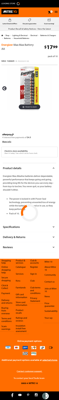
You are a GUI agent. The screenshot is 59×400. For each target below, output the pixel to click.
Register (34, 266)
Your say (49, 317)
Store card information (21, 303)
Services (19, 273)
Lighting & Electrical (20, 35)
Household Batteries (21, 38)
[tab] (29, 168)
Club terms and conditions (35, 290)
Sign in (33, 273)
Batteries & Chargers (48, 35)
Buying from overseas (5, 310)
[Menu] (56, 12)
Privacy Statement (35, 299)
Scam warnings (5, 327)
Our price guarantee (29, 24)
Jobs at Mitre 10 (51, 290)
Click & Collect (4, 286)
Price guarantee (49, 304)
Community (50, 274)
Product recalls (19, 311)
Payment (5, 293)
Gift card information (21, 295)
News (47, 296)
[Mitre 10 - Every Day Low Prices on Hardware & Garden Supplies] (10, 12)
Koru (18, 280)
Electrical (34, 35)
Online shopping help (6, 269)
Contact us (50, 281)
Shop (7, 35)
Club (32, 280)
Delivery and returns (6, 301)
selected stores (50, 360)
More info (6, 141)
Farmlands (21, 287)
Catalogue (21, 266)
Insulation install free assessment (21, 328)
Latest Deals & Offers (10, 24)
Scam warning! (49, 24)
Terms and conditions (6, 320)
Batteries (7, 38)
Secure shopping (6, 279)
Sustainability (51, 311)
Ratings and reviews (21, 319)
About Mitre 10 (50, 268)
